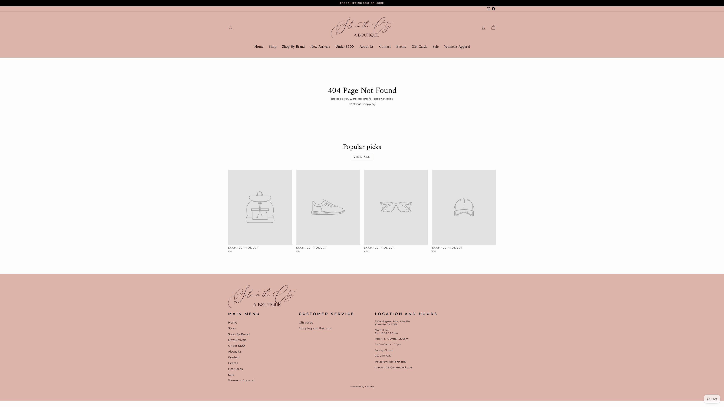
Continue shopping (362, 104)
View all (362, 156)
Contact (385, 47)
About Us (367, 47)
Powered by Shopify (362, 386)
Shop (272, 47)
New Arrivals (320, 47)
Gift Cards (419, 47)
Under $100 (344, 47)
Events (401, 47)
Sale (436, 47)
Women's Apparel (457, 47)
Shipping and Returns (315, 328)
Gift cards (306, 322)
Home (258, 47)
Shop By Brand (293, 47)
